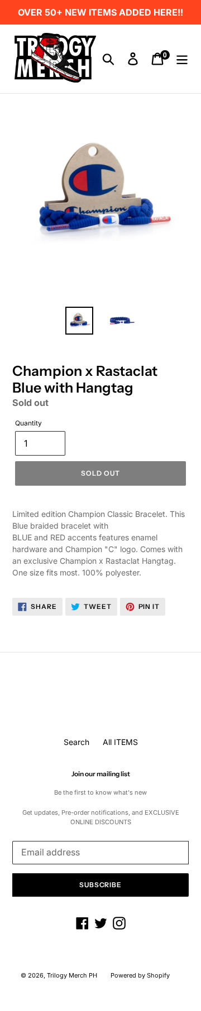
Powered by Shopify (140, 975)
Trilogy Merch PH (72, 975)
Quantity (28, 423)
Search (76, 742)
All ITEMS (120, 742)
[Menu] (182, 59)
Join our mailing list (100, 774)
